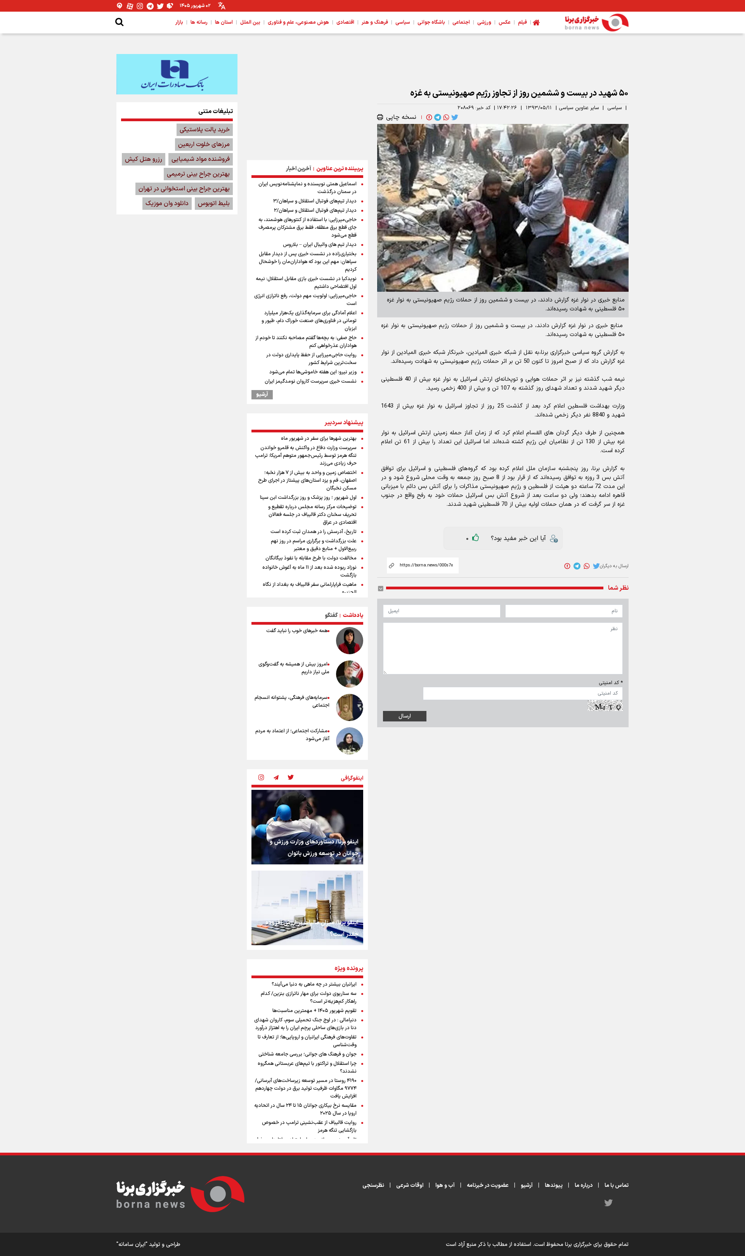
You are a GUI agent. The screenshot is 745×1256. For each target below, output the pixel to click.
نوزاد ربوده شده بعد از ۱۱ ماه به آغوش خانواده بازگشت (309, 571)
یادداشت (353, 615)
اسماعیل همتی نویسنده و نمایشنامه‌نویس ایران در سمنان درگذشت (307, 188)
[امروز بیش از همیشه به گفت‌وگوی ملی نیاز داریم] (349, 674)
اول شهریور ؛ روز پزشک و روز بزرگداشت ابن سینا (308, 498)
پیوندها (554, 1185)
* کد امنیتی (611, 683)
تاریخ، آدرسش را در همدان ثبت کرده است (313, 532)
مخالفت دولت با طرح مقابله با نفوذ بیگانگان (311, 558)
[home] (536, 22)
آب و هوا (445, 1185)
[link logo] (597, 22)
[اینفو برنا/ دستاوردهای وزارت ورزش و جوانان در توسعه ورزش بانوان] (307, 827)
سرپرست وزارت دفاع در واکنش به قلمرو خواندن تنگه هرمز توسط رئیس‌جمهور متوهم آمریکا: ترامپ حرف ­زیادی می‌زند (306, 455)
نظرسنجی (373, 1185)
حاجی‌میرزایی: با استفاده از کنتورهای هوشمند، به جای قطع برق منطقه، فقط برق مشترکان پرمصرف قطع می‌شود (307, 227)
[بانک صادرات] (176, 74)
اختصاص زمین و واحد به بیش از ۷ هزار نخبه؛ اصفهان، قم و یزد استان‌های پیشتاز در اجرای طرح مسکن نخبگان (307, 480)
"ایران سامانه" (131, 1244)
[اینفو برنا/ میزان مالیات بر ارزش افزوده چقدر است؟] (307, 908)
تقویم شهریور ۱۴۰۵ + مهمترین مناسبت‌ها (314, 1011)
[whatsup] (445, 117)
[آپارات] (129, 6)
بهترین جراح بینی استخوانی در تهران (184, 188)
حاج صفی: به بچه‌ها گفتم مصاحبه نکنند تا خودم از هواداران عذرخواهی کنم (306, 342)
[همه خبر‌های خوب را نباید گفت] (349, 640)
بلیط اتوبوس (214, 203)
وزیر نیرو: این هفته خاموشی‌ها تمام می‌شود (313, 372)
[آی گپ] (119, 6)
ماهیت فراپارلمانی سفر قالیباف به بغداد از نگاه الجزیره (310, 588)
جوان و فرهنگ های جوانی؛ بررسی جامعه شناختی (307, 1054)
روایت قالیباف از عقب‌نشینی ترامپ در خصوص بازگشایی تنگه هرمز (309, 1126)
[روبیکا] (170, 6)
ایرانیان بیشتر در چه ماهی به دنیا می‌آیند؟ (314, 984)
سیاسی (614, 108)
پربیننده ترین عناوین (339, 169)
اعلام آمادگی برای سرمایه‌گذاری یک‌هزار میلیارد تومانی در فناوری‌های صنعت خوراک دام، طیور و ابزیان (309, 321)
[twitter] (454, 117)
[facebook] (428, 117)
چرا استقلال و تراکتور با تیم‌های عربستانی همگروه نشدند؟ (307, 1067)
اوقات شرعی (409, 1185)
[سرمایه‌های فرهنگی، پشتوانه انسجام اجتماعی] (349, 707)
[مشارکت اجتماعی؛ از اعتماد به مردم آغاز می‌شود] (349, 740)
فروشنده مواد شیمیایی (201, 159)
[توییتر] (160, 6)
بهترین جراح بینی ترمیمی (198, 174)
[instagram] (261, 778)
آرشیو (262, 395)
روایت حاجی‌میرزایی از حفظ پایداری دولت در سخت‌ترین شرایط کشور (311, 359)
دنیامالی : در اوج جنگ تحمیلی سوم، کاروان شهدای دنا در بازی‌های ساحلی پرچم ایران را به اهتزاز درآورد (305, 1024)
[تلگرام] (150, 6)
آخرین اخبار (298, 169)
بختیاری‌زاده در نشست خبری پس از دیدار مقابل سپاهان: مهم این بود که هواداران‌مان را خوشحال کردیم (308, 261)
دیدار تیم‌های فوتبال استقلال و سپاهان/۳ (315, 201)
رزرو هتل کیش (143, 159)
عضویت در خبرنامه (488, 1185)
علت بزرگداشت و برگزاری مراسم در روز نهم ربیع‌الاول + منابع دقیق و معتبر (314, 545)
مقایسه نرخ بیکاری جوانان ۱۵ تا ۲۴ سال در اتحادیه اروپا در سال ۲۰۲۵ (305, 1109)
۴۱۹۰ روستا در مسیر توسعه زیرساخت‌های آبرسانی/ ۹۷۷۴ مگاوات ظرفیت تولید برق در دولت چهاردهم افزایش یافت (306, 1088)
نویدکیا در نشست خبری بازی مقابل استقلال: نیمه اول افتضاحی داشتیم (306, 283)
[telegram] (437, 117)
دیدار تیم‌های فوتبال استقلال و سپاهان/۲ (315, 210)
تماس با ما (617, 1185)
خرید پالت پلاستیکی (205, 129)
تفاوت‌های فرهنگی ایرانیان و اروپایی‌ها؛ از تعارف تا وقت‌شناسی (307, 1041)
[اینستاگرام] (140, 6)
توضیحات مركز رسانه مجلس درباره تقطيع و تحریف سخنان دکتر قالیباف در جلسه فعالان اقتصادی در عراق (312, 514)
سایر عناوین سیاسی (579, 108)
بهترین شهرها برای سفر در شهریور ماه (319, 438)
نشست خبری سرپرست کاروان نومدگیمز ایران (311, 381)
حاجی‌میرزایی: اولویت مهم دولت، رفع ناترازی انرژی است (305, 300)
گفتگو (331, 615)
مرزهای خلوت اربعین (204, 144)
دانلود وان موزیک (167, 203)
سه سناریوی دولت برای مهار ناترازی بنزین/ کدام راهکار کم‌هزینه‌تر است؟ (309, 997)
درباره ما (584, 1185)
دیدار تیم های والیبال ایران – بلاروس (320, 245)
